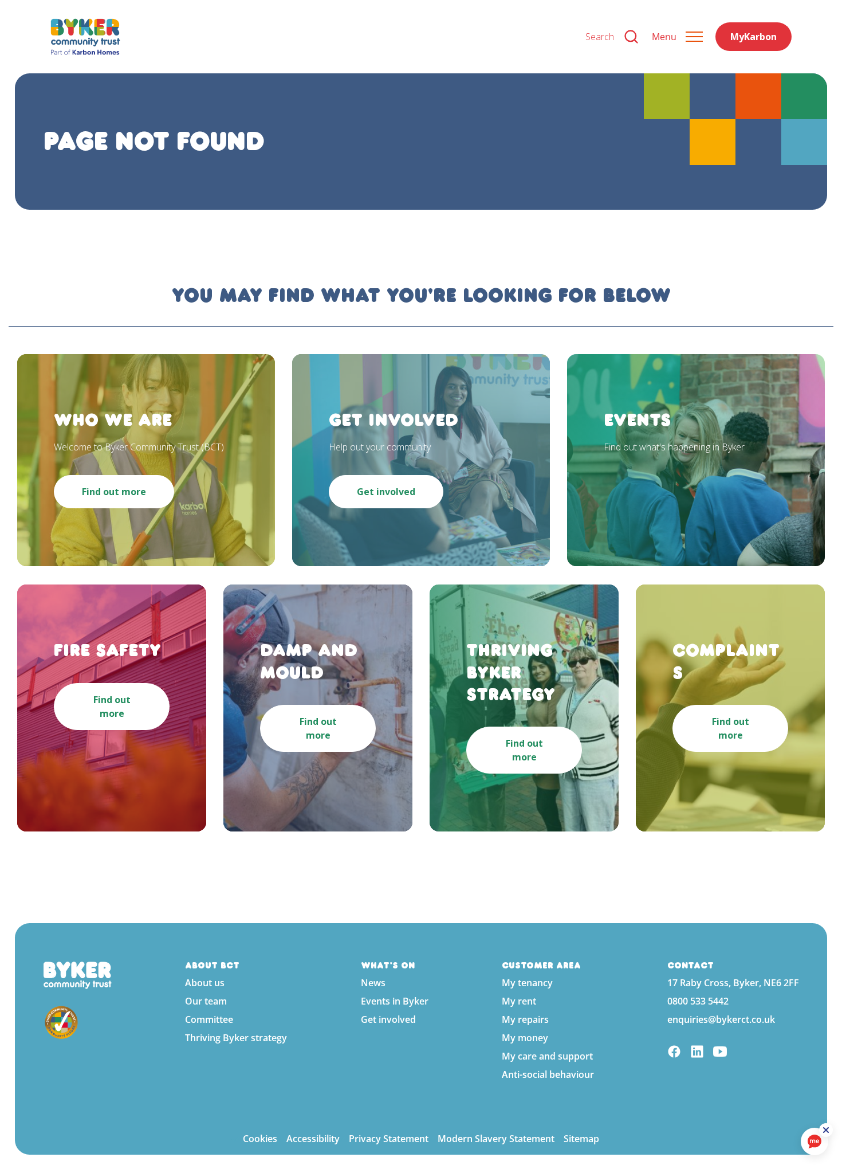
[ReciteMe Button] (826, 1130)
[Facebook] (674, 1053)
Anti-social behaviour (548, 1074)
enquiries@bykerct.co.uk (721, 1019)
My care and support (547, 1056)
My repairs (525, 1019)
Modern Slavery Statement (496, 1138)
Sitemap (581, 1138)
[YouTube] (720, 1053)
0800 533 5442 (698, 1001)
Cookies (260, 1138)
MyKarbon (753, 36)
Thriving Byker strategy (236, 1037)
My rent (519, 1001)
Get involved (388, 1019)
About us (205, 982)
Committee (209, 1019)
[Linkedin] (697, 1053)
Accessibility (313, 1138)
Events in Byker (394, 1001)
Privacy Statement (388, 1138)
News (373, 982)
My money (525, 1037)
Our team (206, 1001)
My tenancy (527, 982)
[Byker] (308, 36)
